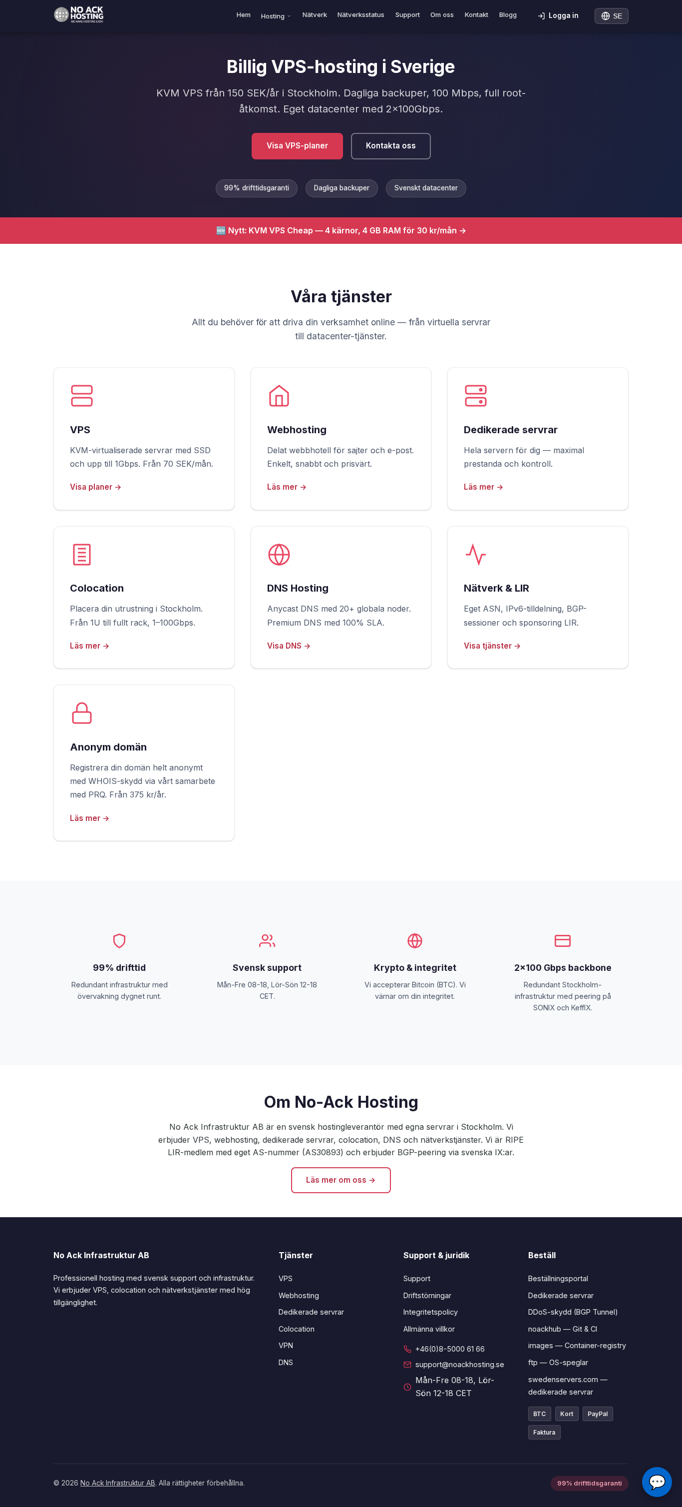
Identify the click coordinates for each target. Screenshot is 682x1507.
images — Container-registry (577, 1345)
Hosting (273, 16)
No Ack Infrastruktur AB (117, 1483)
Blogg (508, 14)
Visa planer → (96, 487)
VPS (286, 1278)
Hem (244, 14)
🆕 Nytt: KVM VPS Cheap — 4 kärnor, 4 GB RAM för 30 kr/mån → (341, 230)
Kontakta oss (391, 145)
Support (407, 14)
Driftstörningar (427, 1295)
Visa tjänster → (492, 646)
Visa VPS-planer (297, 145)
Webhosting (299, 1295)
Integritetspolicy (430, 1312)
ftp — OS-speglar (558, 1362)
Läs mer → (287, 487)
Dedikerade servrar (311, 1312)
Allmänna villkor (429, 1329)
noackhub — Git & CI (562, 1329)
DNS (286, 1362)
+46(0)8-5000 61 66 (450, 1349)
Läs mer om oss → (341, 1180)
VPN (286, 1345)
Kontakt (476, 14)
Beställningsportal (558, 1278)
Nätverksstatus (361, 14)
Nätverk (315, 14)
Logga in (564, 15)
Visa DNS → (289, 646)
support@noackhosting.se (459, 1364)
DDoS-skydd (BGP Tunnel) (573, 1312)
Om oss (442, 14)
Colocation (297, 1329)
